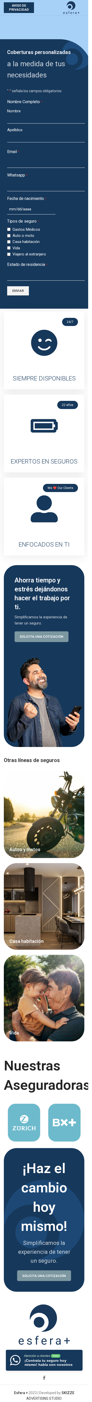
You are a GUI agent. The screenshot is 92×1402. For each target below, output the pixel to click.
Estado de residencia (27, 264)
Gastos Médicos (26, 229)
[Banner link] (44, 814)
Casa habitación (26, 241)
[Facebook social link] (44, 1378)
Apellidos (14, 130)
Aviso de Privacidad (19, 7)
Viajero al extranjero (29, 254)
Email (13, 151)
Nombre (14, 111)
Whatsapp (17, 175)
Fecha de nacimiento (26, 198)
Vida (16, 248)
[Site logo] (71, 7)
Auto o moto (23, 235)
